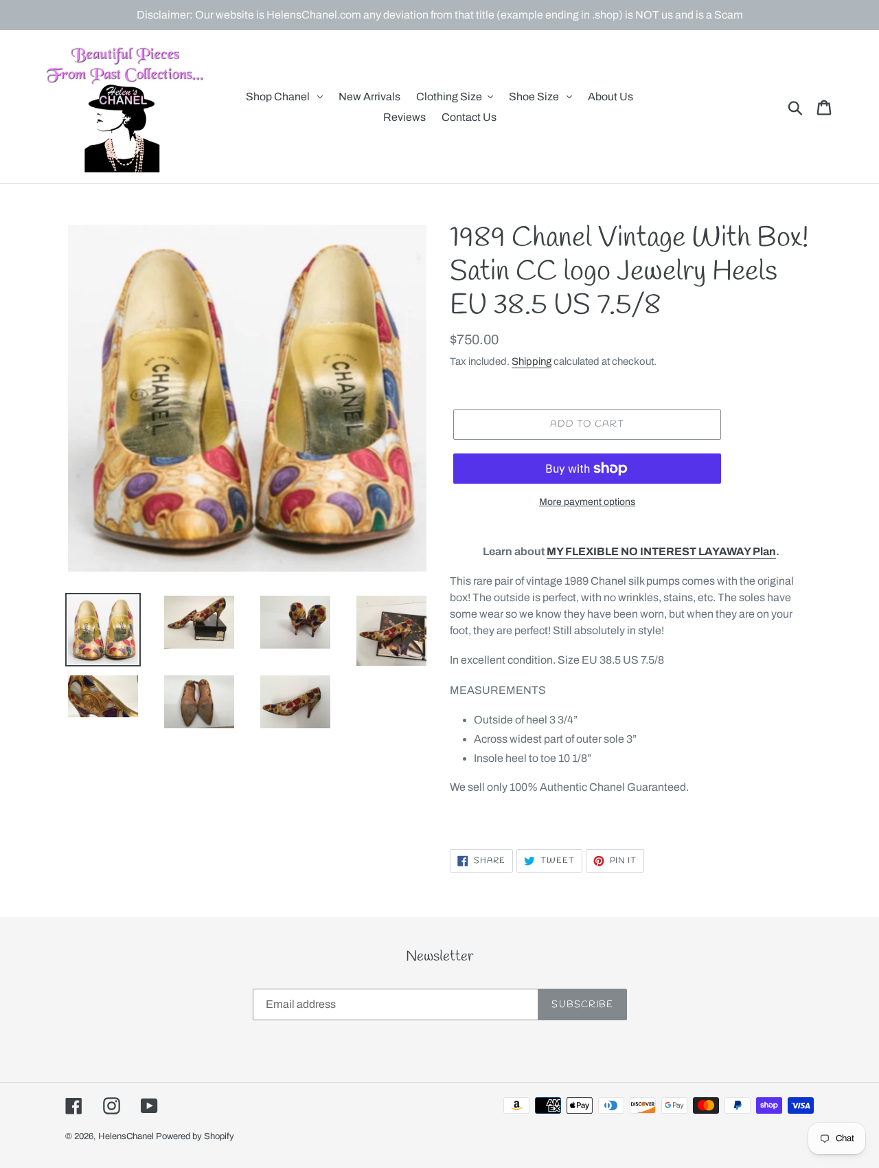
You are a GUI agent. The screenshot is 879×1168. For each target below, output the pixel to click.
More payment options (587, 502)
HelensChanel (126, 1136)
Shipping (531, 361)
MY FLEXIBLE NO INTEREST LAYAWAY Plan (661, 551)
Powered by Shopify (195, 1136)
